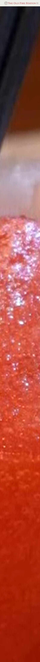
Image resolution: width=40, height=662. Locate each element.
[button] (37, 3)
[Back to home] (20, 3)
